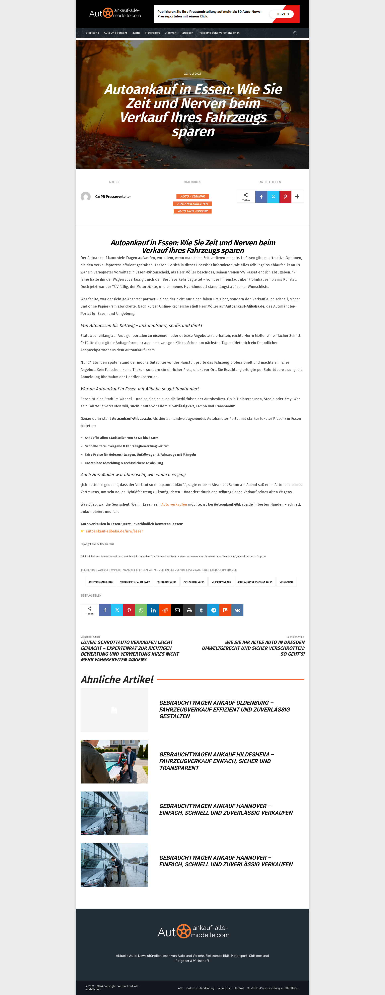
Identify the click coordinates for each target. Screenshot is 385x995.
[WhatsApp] (141, 610)
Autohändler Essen (194, 581)
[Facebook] (261, 197)
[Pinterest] (285, 197)
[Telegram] (213, 610)
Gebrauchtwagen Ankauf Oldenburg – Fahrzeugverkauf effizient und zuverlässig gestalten (224, 709)
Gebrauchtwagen (221, 581)
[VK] (237, 610)
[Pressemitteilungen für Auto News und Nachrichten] (114, 14)
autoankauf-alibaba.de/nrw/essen (115, 531)
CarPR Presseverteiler (113, 196)
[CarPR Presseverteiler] (88, 197)
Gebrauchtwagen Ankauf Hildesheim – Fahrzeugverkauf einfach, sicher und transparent (216, 761)
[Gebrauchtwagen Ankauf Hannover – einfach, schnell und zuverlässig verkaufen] (114, 813)
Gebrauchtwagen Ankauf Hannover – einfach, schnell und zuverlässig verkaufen (225, 809)
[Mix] (225, 610)
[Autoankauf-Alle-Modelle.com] (192, 933)
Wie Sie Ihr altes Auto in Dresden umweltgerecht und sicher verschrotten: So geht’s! (253, 648)
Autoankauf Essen (166, 581)
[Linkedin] (153, 610)
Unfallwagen (287, 581)
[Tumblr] (201, 610)
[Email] (177, 610)
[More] (297, 197)
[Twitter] (273, 197)
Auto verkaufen (174, 504)
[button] (295, 33)
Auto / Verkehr (192, 196)
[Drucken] (189, 610)
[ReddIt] (165, 610)
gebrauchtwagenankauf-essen (255, 581)
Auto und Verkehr (193, 211)
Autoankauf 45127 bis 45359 (135, 581)
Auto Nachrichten (192, 204)
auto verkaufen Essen (101, 581)
